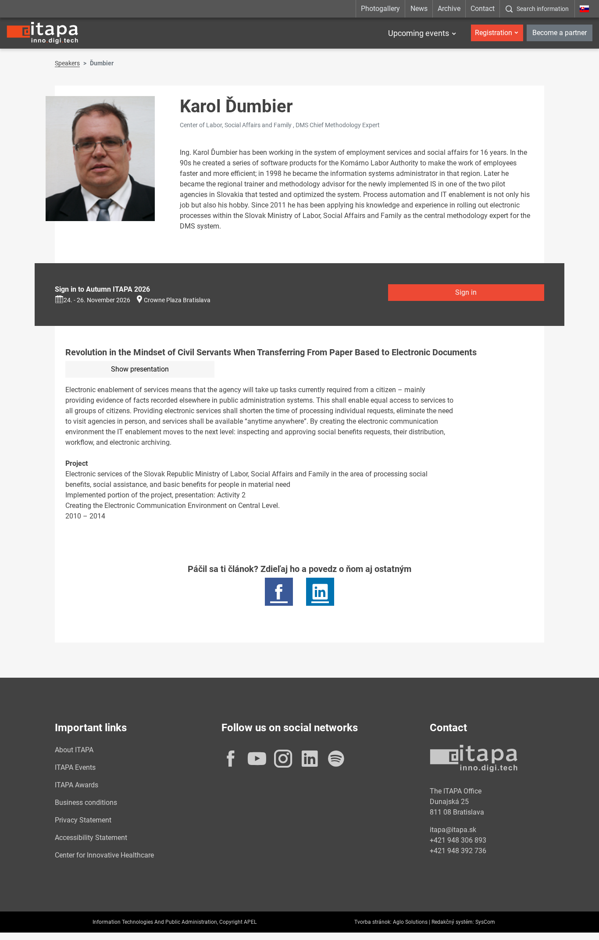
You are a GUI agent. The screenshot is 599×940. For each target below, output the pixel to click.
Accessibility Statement (91, 837)
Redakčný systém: (452, 922)
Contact (483, 8)
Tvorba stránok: (373, 922)
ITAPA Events (75, 767)
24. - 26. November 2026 (97, 300)
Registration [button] (493, 33)
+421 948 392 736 (458, 851)
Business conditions (86, 802)
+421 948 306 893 (458, 840)
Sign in (466, 292)
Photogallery (380, 8)
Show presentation (140, 369)
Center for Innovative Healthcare (104, 855)
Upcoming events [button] (418, 33)
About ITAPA (74, 750)
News (419, 8)
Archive (449, 8)
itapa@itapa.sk (453, 830)
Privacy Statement (83, 820)
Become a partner (559, 33)
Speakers (67, 63)
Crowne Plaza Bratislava (177, 300)
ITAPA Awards (76, 785)
